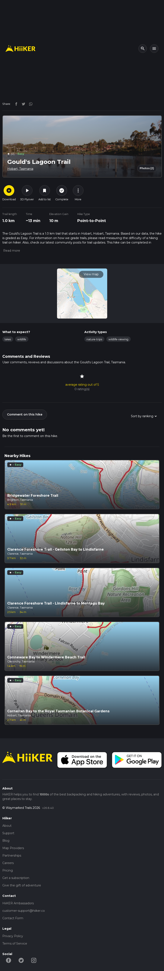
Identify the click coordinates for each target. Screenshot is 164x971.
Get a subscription (15, 878)
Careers (8, 863)
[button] (11, 250)
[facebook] (15, 104)
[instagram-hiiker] (34, 960)
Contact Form (12, 918)
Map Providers (13, 848)
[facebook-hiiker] (8, 960)
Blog (5, 841)
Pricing (7, 870)
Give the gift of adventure (21, 885)
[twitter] (22, 104)
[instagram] (29, 104)
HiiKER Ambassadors (18, 903)
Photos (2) (147, 168)
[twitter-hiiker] (21, 960)
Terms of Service (14, 943)
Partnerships (11, 855)
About (7, 826)
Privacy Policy (12, 936)
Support (8, 833)
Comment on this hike (24, 414)
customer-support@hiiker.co (23, 911)
